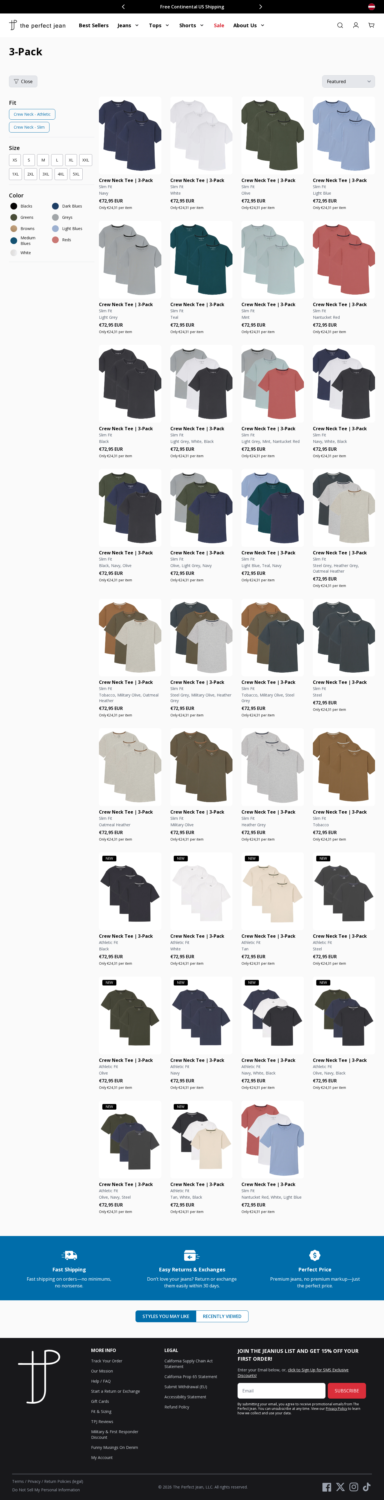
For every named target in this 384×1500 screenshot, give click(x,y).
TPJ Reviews (102, 1421)
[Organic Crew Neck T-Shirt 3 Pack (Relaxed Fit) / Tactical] (344, 1015)
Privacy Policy (336, 1408)
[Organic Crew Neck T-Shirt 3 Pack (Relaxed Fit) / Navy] (201, 1015)
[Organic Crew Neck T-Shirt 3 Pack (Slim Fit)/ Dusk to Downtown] (201, 508)
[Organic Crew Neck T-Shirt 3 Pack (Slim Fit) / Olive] (272, 135)
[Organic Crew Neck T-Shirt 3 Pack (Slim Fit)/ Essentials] (201, 384)
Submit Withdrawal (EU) (185, 1386)
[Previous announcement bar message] (123, 6)
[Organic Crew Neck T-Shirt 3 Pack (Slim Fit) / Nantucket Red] (344, 260)
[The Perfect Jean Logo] (37, 25)
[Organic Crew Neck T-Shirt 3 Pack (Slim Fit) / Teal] (201, 260)
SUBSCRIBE (347, 1391)
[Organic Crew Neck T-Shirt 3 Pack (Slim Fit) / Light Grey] (130, 260)
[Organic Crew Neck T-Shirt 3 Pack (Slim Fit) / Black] (130, 384)
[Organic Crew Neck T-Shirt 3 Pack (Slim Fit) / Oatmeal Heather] (130, 767)
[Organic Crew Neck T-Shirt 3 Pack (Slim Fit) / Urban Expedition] (272, 638)
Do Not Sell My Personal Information (46, 1489)
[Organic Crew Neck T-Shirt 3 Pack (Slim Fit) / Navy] (130, 135)
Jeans (124, 25)
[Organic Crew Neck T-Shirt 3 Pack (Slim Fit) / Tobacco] (344, 767)
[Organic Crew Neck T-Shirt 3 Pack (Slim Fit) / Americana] (272, 1139)
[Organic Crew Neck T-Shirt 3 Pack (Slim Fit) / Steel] (344, 638)
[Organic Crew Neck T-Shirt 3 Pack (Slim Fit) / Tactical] (130, 508)
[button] (372, 25)
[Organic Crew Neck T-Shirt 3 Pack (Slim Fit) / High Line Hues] (201, 638)
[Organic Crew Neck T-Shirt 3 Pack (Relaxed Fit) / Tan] (272, 891)
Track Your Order (106, 1361)
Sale (219, 25)
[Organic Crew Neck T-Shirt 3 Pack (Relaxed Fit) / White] (201, 891)
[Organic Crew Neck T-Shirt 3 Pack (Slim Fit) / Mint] (272, 260)
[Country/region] (371, 6)
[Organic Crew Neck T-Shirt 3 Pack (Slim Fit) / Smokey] (344, 508)
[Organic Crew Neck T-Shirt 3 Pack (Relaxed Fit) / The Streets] (130, 1139)
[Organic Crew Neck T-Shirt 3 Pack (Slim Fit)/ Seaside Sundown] (272, 384)
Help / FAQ (101, 1381)
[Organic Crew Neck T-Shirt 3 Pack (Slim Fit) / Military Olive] (201, 767)
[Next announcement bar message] (260, 6)
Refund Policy (176, 1407)
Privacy (34, 1481)
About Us (245, 25)
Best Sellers (94, 25)
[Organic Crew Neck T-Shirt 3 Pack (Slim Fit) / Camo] (130, 638)
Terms (18, 1481)
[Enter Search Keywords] (340, 25)
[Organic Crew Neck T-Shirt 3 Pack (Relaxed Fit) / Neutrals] (201, 1139)
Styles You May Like (166, 1316)
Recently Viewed (222, 1316)
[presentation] (51, 117)
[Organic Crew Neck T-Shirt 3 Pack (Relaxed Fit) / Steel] (344, 891)
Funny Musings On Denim (114, 1447)
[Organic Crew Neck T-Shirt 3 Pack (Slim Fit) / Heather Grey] (272, 767)
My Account (102, 1457)
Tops (155, 25)
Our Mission (102, 1371)
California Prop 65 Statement (190, 1376)
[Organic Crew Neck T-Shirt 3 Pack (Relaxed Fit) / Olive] (130, 1015)
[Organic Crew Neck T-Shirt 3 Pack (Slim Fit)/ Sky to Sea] (272, 508)
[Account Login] (356, 25)
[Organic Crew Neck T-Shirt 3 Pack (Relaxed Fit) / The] (272, 1015)
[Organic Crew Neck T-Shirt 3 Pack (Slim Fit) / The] (344, 384)
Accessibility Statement (185, 1396)
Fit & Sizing (101, 1411)
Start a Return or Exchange (115, 1391)
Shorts (187, 25)
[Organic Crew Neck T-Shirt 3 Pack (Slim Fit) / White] (201, 135)
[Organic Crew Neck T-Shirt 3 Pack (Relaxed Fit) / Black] (130, 891)
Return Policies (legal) (63, 1481)
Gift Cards (100, 1401)
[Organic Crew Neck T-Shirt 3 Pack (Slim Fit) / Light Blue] (344, 135)
